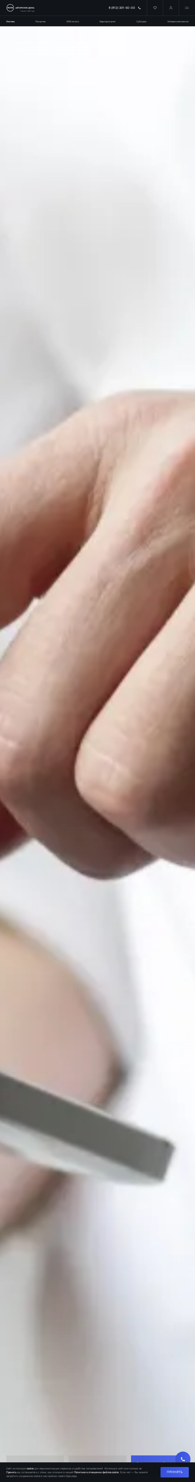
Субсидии (141, 21)
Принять (175, 1472)
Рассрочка (40, 21)
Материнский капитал (178, 21)
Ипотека (10, 21)
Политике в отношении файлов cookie (96, 1472)
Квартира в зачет (107, 21)
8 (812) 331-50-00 (122, 7)
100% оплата (72, 21)
